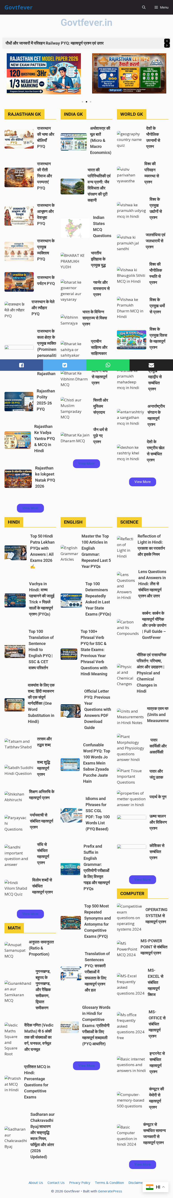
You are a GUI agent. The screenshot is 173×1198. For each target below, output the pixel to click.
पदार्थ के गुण (158, 796)
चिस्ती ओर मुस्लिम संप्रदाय (100, 406)
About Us (36, 1182)
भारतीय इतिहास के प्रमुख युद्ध (98, 259)
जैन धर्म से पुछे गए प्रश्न (100, 435)
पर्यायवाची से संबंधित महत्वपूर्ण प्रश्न (41, 821)
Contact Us (56, 1182)
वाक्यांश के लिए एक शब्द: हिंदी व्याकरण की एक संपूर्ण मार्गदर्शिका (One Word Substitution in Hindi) (41, 703)
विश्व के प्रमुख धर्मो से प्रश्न (157, 305)
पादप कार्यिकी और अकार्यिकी (158, 746)
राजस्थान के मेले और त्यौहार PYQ (43, 307)
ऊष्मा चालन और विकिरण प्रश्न (158, 822)
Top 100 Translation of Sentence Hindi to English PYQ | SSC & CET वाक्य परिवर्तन (41, 649)
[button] (144, 7)
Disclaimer (136, 1182)
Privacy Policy (79, 1182)
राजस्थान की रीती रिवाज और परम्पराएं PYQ (44, 175)
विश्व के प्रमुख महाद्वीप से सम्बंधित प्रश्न (155, 376)
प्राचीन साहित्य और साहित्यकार (99, 347)
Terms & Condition (109, 1182)
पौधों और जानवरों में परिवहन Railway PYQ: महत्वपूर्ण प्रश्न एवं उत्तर (55, 43)
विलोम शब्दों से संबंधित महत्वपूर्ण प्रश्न (42, 886)
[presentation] (167, 41)
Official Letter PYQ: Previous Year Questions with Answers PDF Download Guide (97, 709)
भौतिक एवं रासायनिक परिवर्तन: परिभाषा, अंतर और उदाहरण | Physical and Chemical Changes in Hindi (151, 672)
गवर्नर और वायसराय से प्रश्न (101, 288)
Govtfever (18, 7)
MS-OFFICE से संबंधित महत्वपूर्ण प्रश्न (157, 1023)
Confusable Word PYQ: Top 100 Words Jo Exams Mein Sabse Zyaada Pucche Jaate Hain (96, 763)
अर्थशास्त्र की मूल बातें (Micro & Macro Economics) (100, 140)
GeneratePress (110, 1191)
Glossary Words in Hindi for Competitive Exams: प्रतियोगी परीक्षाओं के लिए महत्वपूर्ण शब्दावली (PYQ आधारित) (96, 1025)
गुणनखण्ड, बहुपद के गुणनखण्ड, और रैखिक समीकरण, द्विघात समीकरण (43, 989)
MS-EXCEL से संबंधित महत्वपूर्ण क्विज (155, 982)
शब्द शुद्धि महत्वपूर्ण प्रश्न (43, 768)
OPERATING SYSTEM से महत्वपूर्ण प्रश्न (156, 915)
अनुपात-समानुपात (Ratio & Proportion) (41, 948)
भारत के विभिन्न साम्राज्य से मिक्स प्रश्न (94, 317)
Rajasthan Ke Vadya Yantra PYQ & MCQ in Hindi (44, 438)
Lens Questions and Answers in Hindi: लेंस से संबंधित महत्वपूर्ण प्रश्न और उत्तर (152, 583)
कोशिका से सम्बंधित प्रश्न (157, 851)
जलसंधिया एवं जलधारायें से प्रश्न (155, 240)
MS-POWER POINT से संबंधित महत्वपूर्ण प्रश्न (154, 946)
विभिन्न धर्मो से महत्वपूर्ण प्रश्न (100, 376)
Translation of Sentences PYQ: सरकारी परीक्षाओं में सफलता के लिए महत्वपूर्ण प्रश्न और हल (97, 971)
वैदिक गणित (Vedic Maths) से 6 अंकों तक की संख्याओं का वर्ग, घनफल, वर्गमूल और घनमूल (38, 1037)
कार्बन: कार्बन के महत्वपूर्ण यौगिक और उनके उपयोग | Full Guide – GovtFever (154, 625)
